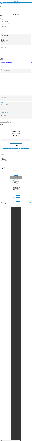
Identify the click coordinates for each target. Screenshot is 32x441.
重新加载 (17, 1)
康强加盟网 (4, 2)
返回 (1, 3)
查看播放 (16, 177)
